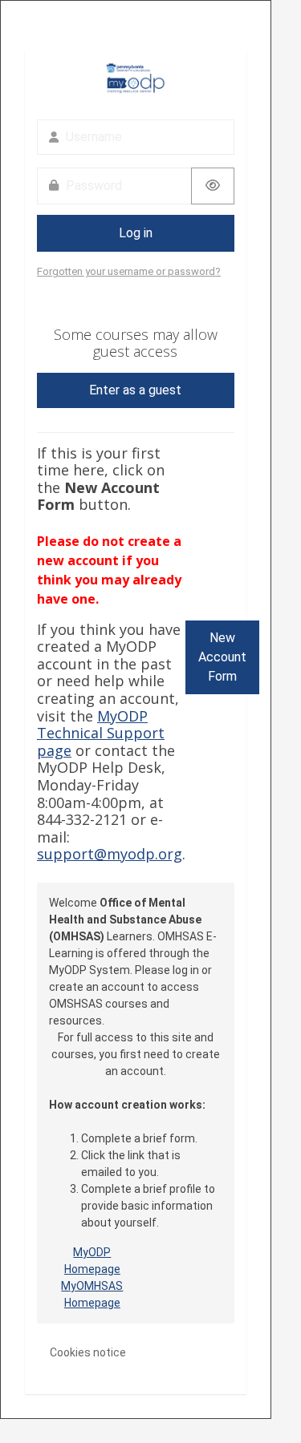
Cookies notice (88, 1352)
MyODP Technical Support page (101, 733)
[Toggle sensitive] (212, 186)
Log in (136, 232)
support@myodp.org (109, 853)
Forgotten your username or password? (129, 271)
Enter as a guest (135, 390)
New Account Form (222, 657)
